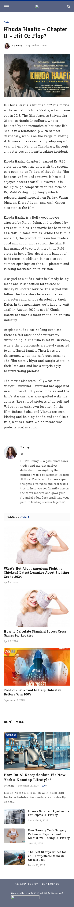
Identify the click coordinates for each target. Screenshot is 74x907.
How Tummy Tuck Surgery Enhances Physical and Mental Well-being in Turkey (49, 834)
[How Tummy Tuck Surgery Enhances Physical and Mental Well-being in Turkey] (14, 836)
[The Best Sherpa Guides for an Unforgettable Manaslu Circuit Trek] (14, 857)
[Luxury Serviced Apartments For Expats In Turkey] (14, 816)
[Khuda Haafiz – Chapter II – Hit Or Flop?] (37, 75)
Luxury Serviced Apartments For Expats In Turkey (48, 813)
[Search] (68, 6)
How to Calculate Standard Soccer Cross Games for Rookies (35, 634)
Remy (19, 46)
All (6, 22)
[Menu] (6, 6)
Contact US (50, 884)
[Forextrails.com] (37, 6)
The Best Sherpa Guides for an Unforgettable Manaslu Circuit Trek (47, 856)
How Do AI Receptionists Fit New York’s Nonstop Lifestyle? (35, 777)
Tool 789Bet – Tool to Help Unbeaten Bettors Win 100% (32, 692)
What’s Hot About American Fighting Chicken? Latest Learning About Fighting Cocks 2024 (36, 573)
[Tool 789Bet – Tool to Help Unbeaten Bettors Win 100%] (37, 667)
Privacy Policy (26, 884)
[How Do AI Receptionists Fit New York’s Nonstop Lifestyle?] (37, 751)
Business (11, 735)
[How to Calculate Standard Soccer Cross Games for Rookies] (37, 608)
